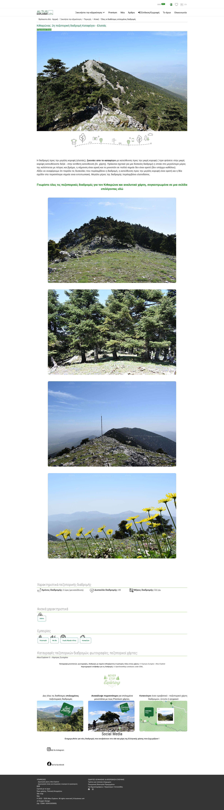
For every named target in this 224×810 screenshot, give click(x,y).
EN (185, 4)
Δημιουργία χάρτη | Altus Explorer (48, 782)
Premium (112, 12)
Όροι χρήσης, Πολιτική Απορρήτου (49, 791)
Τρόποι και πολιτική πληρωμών (99, 782)
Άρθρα (131, 12)
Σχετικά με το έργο (43, 789)
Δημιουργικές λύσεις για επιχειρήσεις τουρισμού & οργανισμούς (58, 784)
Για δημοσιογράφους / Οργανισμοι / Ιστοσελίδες (105, 787)
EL (182, 4)
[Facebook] (89, 789)
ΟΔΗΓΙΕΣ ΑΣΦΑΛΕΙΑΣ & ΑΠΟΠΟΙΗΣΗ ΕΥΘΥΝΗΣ (106, 779)
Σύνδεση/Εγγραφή (149, 12)
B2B (161, 4)
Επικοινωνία (180, 12)
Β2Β (38, 786)
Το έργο (167, 12)
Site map (40, 794)
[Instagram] (92, 789)
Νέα (123, 12)
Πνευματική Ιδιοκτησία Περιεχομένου (101, 784)
